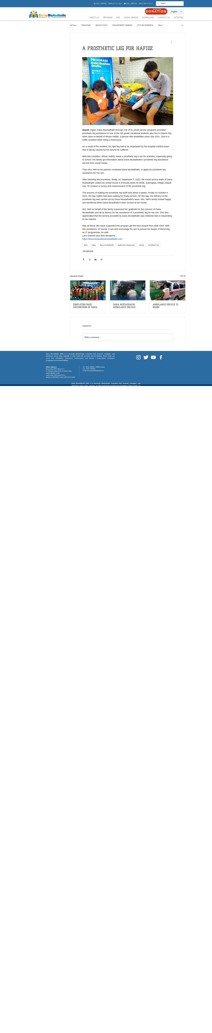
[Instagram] (138, 357)
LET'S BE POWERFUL (145, 25)
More (160, 25)
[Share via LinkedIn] (95, 259)
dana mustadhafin (107, 245)
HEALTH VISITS (101, 25)
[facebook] (161, 357)
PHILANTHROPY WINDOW (122, 25)
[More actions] (171, 41)
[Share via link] (101, 259)
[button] (182, 25)
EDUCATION (86, 25)
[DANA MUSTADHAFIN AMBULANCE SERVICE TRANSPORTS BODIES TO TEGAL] (128, 290)
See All (182, 276)
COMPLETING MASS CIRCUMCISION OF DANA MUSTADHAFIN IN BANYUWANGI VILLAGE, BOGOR (85, 306)
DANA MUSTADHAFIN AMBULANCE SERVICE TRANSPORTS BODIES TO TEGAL (125, 306)
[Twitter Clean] (146, 357)
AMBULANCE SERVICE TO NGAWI (165, 306)
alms (86, 245)
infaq (94, 245)
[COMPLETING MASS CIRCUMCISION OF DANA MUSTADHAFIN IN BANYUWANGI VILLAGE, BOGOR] (88, 290)
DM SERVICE (88, 251)
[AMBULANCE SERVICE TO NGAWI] (167, 290)
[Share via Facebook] (83, 259)
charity (141, 245)
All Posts (73, 25)
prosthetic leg (153, 245)
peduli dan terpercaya (126, 245)
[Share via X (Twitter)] (89, 259)
